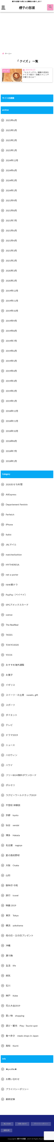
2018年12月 (12, 411)
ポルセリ (10, 785)
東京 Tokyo (12, 915)
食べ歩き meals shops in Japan (22, 1036)
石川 (8, 986)
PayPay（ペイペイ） (16, 595)
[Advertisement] (27, 29)
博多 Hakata (13, 835)
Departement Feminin (17, 504)
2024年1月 (11, 190)
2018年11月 (12, 421)
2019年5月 (11, 361)
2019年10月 (12, 311)
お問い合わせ (13, 1079)
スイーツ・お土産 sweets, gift (22, 695)
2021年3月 (11, 251)
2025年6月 (11, 120)
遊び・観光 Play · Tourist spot (22, 1026)
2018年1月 (11, 461)
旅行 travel (12, 895)
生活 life (11, 966)
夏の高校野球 (13, 855)
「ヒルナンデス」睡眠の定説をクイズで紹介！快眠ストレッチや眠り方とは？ (36, 75)
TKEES (9, 635)
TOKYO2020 (12, 645)
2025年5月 (11, 130)
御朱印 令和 (12, 885)
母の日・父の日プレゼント (19, 936)
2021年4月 (11, 241)
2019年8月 (11, 331)
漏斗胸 (9, 956)
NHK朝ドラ (12, 585)
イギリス (10, 685)
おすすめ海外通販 (15, 665)
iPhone (9, 525)
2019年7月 (11, 341)
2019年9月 (11, 321)
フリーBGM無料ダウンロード (21, 775)
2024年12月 (12, 160)
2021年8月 (11, 210)
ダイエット (11, 715)
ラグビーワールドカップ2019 (21, 795)
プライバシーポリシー (17, 1089)
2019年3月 (11, 381)
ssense (9, 615)
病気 (8, 976)
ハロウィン (11, 755)
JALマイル (11, 545)
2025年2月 (11, 140)
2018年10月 (12, 431)
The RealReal (12, 625)
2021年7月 (11, 221)
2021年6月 (11, 231)
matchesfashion (14, 555)
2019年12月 (12, 291)
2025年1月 (11, 150)
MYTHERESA (12, 565)
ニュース (10, 745)
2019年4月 (11, 371)
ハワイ (9, 765)
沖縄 (8, 946)
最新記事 (10, 1099)
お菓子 (9, 675)
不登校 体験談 (13, 805)
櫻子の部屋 (27, 7)
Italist (8, 535)
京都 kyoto (12, 815)
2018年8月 (11, 441)
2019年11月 (12, 301)
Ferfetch (10, 515)
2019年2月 (11, 391)
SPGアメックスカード (17, 605)
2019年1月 (11, 401)
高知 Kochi (12, 1046)
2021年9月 (11, 200)
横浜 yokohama (14, 925)
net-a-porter (12, 575)
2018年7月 (11, 451)
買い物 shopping (15, 1016)
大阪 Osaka (12, 865)
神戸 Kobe (12, 996)
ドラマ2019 (12, 735)
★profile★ (11, 1069)
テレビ (9, 725)
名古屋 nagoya (14, 845)
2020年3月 (11, 271)
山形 (8, 875)
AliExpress (11, 494)
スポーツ (10, 705)
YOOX (9, 655)
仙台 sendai (12, 825)
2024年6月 (11, 170)
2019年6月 (11, 351)
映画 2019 (11, 905)
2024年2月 (11, 180)
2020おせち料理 (14, 484)
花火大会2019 (13, 1006)
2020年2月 (11, 281)
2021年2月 (11, 261)
